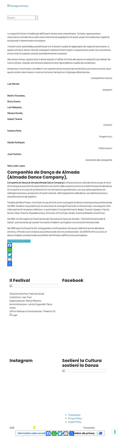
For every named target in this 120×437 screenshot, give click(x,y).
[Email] (60, 259)
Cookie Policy (74, 421)
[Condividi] (60, 264)
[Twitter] (60, 254)
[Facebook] (60, 245)
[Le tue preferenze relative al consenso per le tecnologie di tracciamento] (115, 432)
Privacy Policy (75, 418)
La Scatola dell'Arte (24, 427)
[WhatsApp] (60, 250)
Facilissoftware (102, 427)
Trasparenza (74, 414)
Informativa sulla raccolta (32, 433)
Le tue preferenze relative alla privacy (73, 433)
